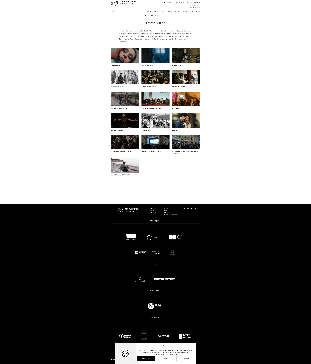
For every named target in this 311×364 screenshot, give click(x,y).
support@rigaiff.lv (195, 7)
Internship (152, 208)
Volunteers (152, 210)
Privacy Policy (185, 358)
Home (113, 11)
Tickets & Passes (179, 2)
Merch (177, 11)
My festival (168, 2)
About (198, 11)
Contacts (166, 208)
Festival (156, 11)
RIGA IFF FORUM (167, 11)
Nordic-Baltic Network (170, 214)
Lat (187, 2)
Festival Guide (161, 16)
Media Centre (168, 212)
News (149, 11)
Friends (184, 11)
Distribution (152, 212)
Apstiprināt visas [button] (146, 358)
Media (191, 11)
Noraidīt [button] (166, 358)
